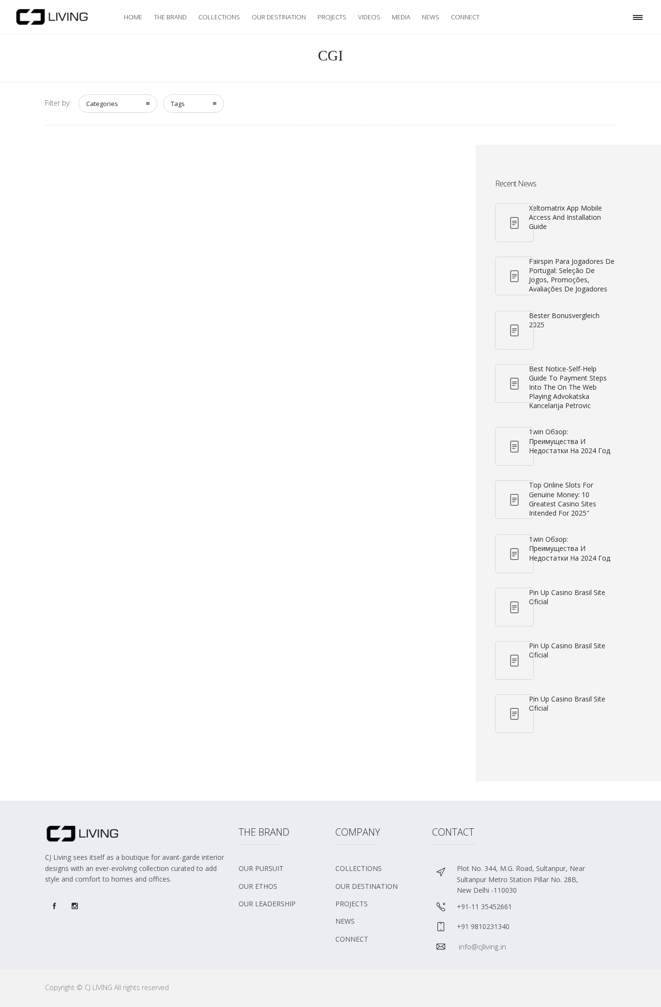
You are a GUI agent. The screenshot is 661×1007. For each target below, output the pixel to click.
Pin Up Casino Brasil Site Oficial (567, 597)
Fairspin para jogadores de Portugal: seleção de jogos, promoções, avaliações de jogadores (572, 275)
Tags (178, 103)
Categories (102, 103)
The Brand (170, 17)
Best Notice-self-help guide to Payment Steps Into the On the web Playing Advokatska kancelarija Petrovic (568, 387)
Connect (465, 17)
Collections (219, 17)
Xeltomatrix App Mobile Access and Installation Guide (565, 217)
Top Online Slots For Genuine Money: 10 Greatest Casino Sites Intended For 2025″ (562, 499)
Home (133, 17)
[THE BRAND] (282, 872)
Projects (331, 17)
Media (401, 17)
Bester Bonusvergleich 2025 (564, 320)
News (430, 17)
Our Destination (279, 17)
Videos (369, 17)
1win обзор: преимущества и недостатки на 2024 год (569, 441)
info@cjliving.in (482, 946)
